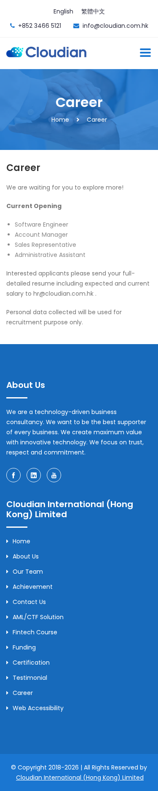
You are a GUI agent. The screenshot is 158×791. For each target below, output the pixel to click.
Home (60, 119)
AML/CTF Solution (38, 617)
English (63, 11)
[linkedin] (34, 475)
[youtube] (54, 475)
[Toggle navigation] (145, 52)
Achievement (33, 587)
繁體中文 (93, 11)
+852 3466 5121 (39, 25)
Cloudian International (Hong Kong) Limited (80, 777)
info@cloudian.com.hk (115, 25)
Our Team (28, 571)
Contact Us (29, 602)
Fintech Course (35, 632)
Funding (24, 647)
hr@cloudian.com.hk (63, 293)
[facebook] (13, 475)
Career (97, 119)
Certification (31, 662)
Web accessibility (38, 708)
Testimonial (30, 677)
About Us (26, 556)
